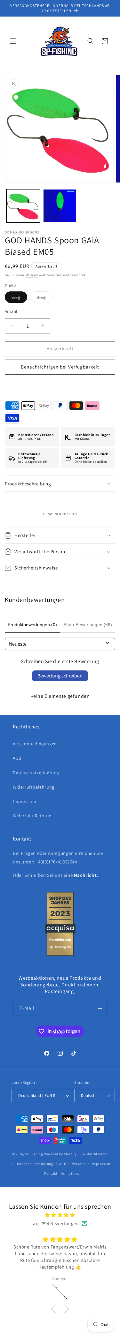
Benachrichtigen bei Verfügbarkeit (60, 367)
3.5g (44, 298)
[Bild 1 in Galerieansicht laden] (23, 206)
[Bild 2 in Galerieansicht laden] (60, 206)
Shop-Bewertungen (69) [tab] (87, 624)
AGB (17, 758)
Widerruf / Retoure (32, 816)
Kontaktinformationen (63, 1173)
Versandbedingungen (35, 744)
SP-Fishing (34, 1154)
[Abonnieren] (100, 1008)
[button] (13, 41)
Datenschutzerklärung (36, 773)
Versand (32, 275)
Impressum (24, 801)
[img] (60, 1215)
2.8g (19, 298)
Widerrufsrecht (95, 1154)
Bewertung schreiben (60, 675)
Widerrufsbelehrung (33, 787)
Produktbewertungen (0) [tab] (32, 624)
